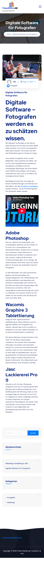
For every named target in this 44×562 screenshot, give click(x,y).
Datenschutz (17, 538)
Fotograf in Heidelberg (29, 186)
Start (9, 34)
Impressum (6, 538)
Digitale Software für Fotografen (25, 34)
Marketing (11, 502)
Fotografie (13, 86)
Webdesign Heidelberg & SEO (17, 463)
